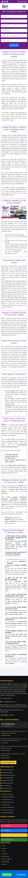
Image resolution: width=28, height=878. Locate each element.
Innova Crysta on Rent (7, 810)
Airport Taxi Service (7, 799)
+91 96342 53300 (6, 698)
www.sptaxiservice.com (19, 559)
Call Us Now (21, 874)
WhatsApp (7, 874)
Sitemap (4, 864)
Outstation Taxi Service (8, 802)
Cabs (3, 851)
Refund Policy (5, 861)
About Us (4, 848)
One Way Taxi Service (7, 794)
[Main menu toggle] (24, 6)
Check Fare (14, 45)
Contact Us (5, 853)
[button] (21, 1)
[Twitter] (5, 1)
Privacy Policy (5, 856)
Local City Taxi (5, 804)
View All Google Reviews (8, 762)
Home (3, 845)
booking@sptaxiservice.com (9, 701)
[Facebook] (2, 1)
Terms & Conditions (7, 859)
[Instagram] (7, 1)
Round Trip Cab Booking (8, 797)
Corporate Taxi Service (8, 812)
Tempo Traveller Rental (8, 807)
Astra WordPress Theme (14, 874)
